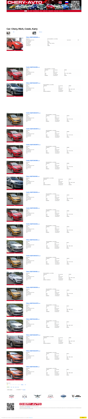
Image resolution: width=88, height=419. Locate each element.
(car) (33, 37)
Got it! (83, 417)
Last (25, 384)
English (60, 4)
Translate (24, 389)
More (15, 50)
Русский (67, 4)
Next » (22, 384)
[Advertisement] (34, 19)
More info (31, 417)
